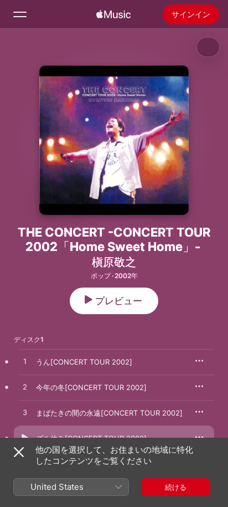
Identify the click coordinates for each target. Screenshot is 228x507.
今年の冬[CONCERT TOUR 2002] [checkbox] (91, 387)
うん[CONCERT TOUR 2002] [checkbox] (84, 361)
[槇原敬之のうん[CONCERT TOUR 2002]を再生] (25, 362)
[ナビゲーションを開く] (20, 14)
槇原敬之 (114, 262)
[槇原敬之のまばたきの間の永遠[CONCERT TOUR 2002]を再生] (25, 413)
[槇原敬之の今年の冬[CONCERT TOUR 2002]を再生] (25, 387)
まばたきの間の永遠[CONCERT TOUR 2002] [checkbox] (109, 412)
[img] (113, 14)
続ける (175, 487)
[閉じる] (19, 452)
